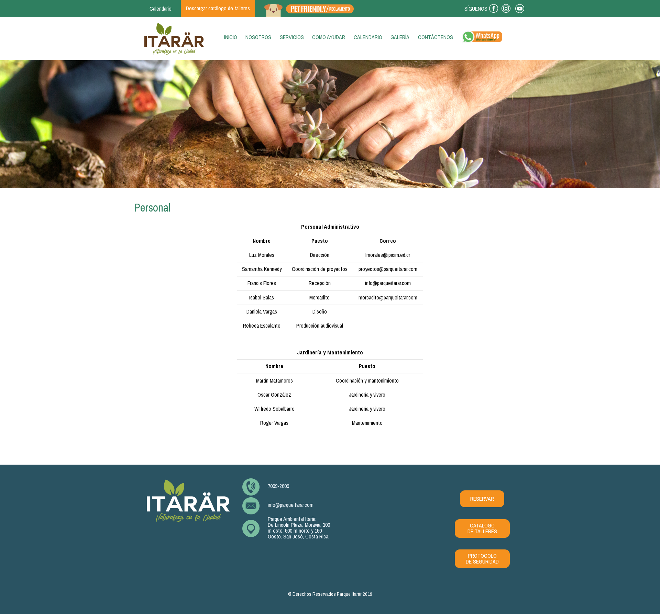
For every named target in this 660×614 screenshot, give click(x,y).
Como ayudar (328, 37)
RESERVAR (482, 499)
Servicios (292, 37)
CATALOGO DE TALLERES (482, 528)
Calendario (161, 9)
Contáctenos (435, 37)
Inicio (232, 37)
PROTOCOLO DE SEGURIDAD (482, 559)
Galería (399, 37)
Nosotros (258, 37)
